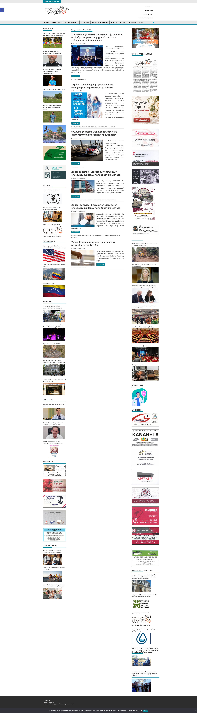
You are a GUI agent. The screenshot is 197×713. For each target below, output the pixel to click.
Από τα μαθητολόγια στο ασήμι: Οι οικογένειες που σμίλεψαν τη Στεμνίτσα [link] (54, 361)
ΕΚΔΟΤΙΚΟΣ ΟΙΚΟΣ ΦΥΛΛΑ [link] (145, 18)
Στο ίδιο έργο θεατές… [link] (49, 283)
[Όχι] (195, 710)
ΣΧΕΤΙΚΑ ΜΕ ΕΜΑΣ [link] (148, 14)
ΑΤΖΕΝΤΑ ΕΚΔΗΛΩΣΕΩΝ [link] (71, 22)
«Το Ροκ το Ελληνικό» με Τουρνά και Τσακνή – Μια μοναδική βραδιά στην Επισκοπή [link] (53, 326)
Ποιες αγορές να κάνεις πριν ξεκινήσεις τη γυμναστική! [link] (54, 568)
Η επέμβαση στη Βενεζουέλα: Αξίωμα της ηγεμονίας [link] (54, 265)
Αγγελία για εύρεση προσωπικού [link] (51, 224)
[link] (2, 10)
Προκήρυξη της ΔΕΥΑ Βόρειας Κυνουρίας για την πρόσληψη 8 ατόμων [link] (145, 630)
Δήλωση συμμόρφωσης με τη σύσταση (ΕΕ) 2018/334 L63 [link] (58, 704)
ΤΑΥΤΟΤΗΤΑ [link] (149, 7)
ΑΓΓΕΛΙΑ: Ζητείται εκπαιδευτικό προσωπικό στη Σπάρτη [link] (51, 191)
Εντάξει (146, 710)
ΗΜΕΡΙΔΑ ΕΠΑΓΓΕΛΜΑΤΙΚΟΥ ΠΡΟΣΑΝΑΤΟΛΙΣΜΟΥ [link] (83, 127)
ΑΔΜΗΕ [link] (74, 79)
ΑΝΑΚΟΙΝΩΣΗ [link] (76, 167)
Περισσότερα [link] (75, 76)
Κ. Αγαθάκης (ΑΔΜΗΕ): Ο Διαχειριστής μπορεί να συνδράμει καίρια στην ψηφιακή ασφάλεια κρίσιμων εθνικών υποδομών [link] (97, 37)
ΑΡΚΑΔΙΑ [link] (81, 167)
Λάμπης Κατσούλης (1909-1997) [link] (51, 344)
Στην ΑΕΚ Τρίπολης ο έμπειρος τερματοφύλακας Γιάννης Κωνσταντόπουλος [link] (52, 71)
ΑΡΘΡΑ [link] (60, 22)
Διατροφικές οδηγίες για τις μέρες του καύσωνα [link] (53, 405)
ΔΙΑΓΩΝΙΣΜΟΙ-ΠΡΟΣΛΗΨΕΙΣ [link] (135, 22)
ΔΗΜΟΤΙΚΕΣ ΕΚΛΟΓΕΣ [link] (86, 235)
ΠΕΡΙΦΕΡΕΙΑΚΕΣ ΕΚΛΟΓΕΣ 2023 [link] (79, 268)
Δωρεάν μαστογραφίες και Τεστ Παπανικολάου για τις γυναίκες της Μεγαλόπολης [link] (52, 442)
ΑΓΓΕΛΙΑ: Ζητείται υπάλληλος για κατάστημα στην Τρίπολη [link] (52, 208)
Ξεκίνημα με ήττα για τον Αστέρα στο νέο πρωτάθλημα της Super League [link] (54, 34)
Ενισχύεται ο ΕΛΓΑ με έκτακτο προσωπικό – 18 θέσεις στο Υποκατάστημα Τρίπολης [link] (144, 595)
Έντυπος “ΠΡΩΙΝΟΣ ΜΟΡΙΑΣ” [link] (100, 22)
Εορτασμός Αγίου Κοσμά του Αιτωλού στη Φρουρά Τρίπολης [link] (54, 380)
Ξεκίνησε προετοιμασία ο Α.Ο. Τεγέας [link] (54, 89)
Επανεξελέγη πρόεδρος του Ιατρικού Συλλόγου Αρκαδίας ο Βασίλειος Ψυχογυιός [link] (53, 424)
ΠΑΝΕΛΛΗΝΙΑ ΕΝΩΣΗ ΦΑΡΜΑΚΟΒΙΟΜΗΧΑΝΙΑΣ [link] (105, 127)
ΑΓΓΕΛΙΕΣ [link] (123, 22)
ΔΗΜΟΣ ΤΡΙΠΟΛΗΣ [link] (77, 200)
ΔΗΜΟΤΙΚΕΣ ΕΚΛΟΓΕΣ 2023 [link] (87, 200)
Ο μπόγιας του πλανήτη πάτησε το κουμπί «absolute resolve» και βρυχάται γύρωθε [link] (54, 247)
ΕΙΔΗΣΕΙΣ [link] (53, 22)
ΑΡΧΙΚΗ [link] (46, 22)
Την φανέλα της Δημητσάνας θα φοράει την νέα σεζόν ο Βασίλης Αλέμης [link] (52, 107)
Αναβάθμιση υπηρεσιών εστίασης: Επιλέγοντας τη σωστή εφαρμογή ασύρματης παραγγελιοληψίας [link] (52, 551)
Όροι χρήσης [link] (46, 700)
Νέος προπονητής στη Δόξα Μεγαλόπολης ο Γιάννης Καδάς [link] (52, 52)
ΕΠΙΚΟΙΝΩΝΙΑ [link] (149, 10)
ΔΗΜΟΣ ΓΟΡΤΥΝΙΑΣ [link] (77, 235)
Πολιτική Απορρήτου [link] (48, 702)
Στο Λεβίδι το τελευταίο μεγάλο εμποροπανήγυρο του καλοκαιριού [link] (52, 307)
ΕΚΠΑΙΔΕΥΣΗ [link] (114, 22)
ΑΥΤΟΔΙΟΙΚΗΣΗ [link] (85, 22)
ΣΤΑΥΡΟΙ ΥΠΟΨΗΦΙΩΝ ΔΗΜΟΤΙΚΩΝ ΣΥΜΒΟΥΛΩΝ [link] (105, 200)
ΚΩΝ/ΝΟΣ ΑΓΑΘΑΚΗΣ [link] (81, 79)
